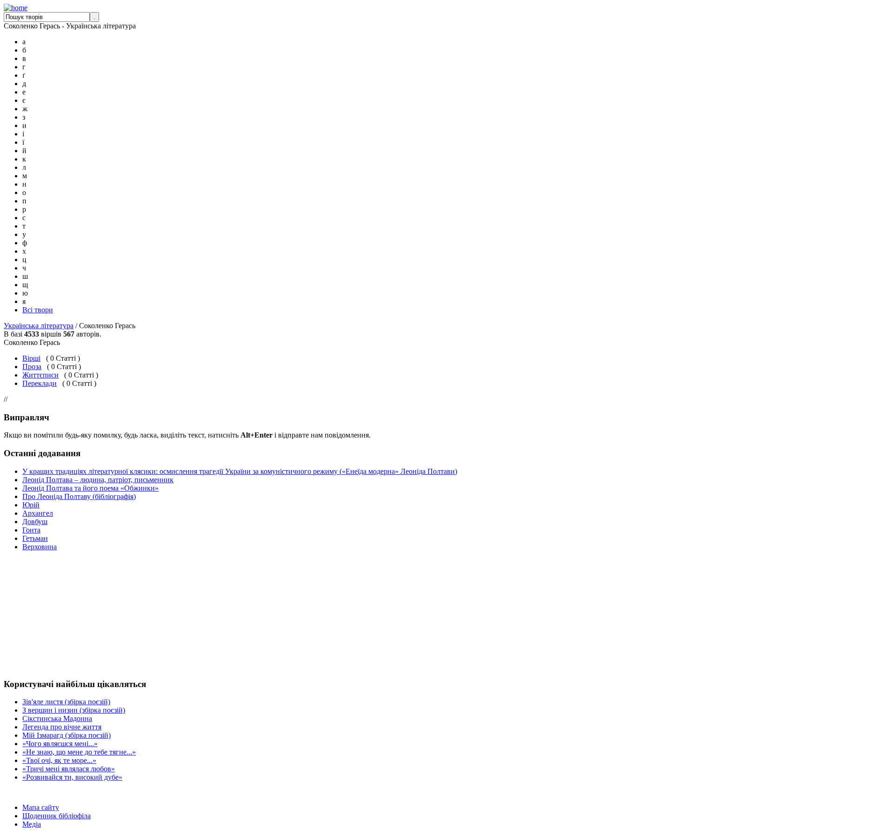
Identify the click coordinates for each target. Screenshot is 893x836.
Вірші (31, 358)
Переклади (39, 383)
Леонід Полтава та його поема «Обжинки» (90, 488)
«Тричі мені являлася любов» (68, 769)
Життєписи (40, 375)
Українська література (38, 326)
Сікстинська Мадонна (57, 718)
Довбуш (34, 522)
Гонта (31, 530)
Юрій (31, 505)
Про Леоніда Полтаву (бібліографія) (79, 496)
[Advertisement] (32, 614)
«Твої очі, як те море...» (59, 760)
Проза (31, 367)
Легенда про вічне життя (61, 727)
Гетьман (35, 538)
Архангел (37, 513)
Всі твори (37, 310)
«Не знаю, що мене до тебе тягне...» (79, 752)
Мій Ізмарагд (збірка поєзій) (66, 735)
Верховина (39, 547)
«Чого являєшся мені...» (60, 744)
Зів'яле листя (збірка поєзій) (66, 702)
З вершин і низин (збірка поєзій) (73, 710)
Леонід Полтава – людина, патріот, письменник (97, 480)
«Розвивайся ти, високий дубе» (72, 777)
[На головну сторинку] (15, 8)
